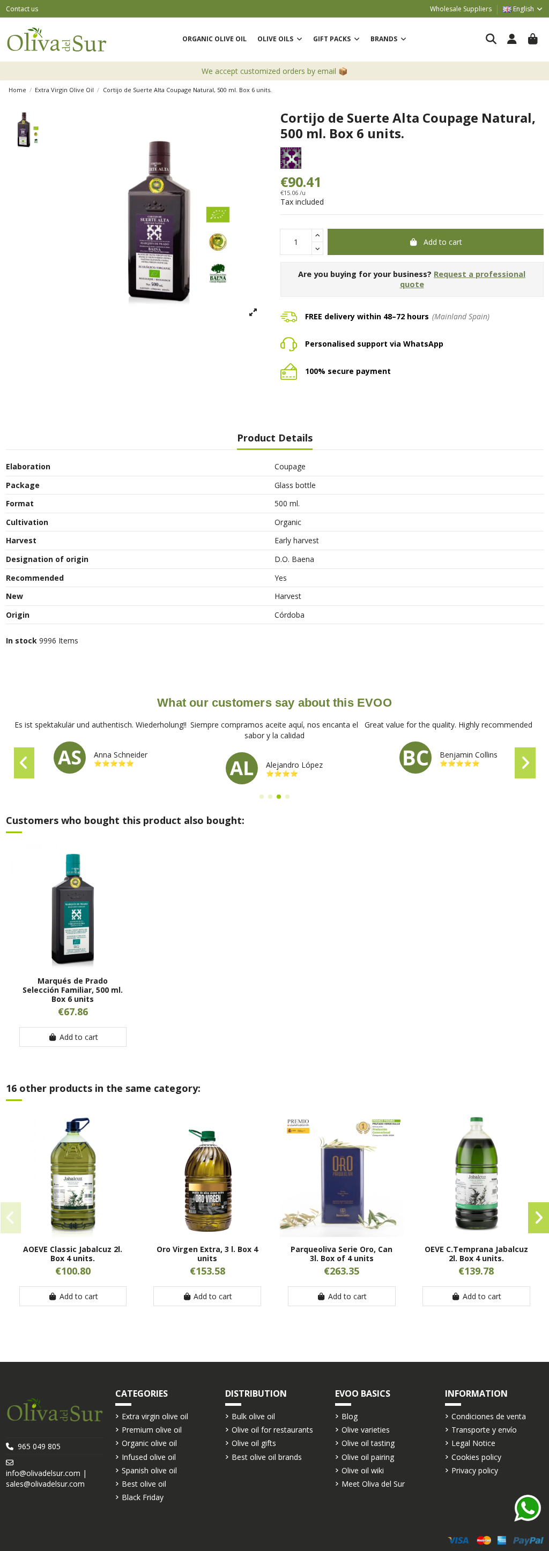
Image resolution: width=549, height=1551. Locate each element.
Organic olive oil (149, 1443)
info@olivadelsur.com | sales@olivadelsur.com (46, 1478)
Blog (350, 1416)
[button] (280, 39)
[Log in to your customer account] (512, 40)
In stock (21, 640)
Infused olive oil (149, 1457)
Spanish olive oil (149, 1470)
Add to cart (443, 242)
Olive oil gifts (254, 1443)
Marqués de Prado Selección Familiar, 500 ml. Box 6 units (73, 990)
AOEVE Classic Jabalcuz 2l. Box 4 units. (72, 1253)
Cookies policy (476, 1457)
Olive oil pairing (368, 1457)
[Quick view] (73, 964)
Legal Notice (473, 1443)
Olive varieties (366, 1430)
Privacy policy (474, 1470)
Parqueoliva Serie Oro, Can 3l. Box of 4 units (341, 1253)
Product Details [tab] (275, 438)
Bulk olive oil (253, 1416)
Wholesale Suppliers (461, 8)
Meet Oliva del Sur (373, 1484)
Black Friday (143, 1497)
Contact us (22, 8)
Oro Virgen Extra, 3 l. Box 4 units (207, 1253)
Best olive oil (144, 1484)
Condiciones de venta (488, 1416)
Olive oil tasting (368, 1443)
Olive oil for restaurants (272, 1430)
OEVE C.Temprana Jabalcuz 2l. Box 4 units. (476, 1253)
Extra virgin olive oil (155, 1416)
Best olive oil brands (267, 1457)
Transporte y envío (484, 1430)
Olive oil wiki (363, 1470)
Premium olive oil (152, 1430)
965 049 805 (39, 1446)
